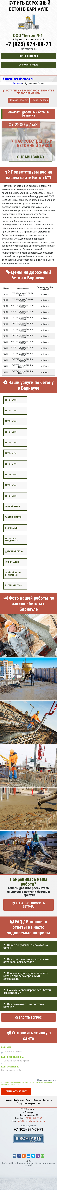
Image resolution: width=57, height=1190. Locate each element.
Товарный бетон (13, 517)
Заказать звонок (19, 100)
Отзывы (37, 1100)
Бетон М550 (10, 496)
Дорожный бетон (14, 551)
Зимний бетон (12, 506)
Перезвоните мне (28, 56)
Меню (51, 77)
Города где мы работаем (28, 1103)
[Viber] (38, 1156)
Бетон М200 (10, 421)
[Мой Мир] (28, 1156)
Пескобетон (11, 528)
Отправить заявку (16, 1091)
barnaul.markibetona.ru (18, 79)
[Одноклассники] (24, 1156)
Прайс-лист (18, 1100)
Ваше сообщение (10, 1067)
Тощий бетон (12, 562)
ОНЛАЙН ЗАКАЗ (30, 157)
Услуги (29, 1100)
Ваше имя (6, 1047)
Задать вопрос (40, 100)
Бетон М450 (10, 474)
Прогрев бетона (13, 585)
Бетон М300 (10, 442)
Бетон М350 (10, 453)
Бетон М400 (10, 464)
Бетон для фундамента (12, 539)
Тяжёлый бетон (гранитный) (13, 573)
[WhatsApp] (42, 1156)
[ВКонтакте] (14, 1156)
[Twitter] (33, 1156)
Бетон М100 (10, 400)
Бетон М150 (10, 411)
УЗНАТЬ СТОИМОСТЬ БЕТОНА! (30, 904)
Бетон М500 (10, 485)
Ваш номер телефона (12, 1057)
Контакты (47, 1100)
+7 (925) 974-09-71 (28, 44)
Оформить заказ (28, 64)
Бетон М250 (10, 432)
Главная (8, 1100)
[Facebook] (19, 1156)
